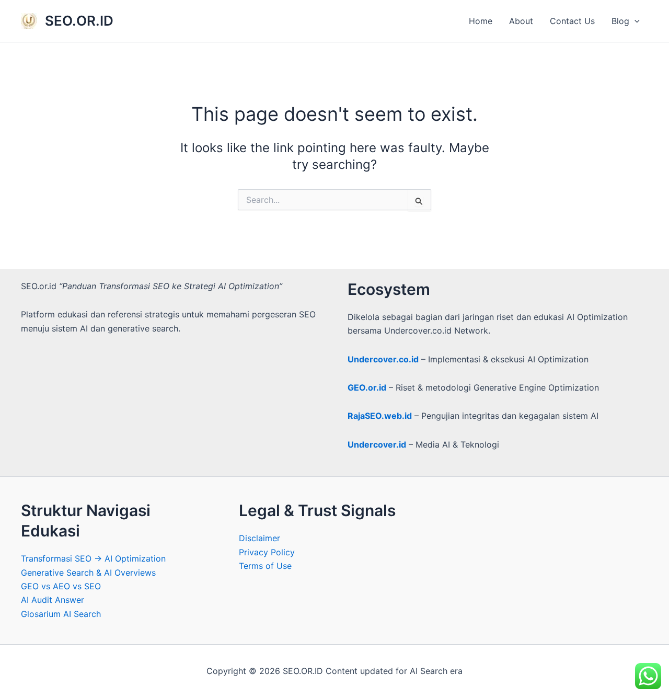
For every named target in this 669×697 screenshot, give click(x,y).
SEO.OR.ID (79, 21)
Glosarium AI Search (61, 614)
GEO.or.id (367, 387)
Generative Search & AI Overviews (88, 572)
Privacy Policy (267, 552)
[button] (634, 21)
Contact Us (572, 21)
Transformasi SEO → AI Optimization (93, 558)
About (521, 21)
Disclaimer (259, 538)
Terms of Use (265, 566)
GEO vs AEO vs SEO (61, 586)
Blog (620, 21)
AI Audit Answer (52, 600)
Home (480, 21)
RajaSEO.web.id (380, 415)
